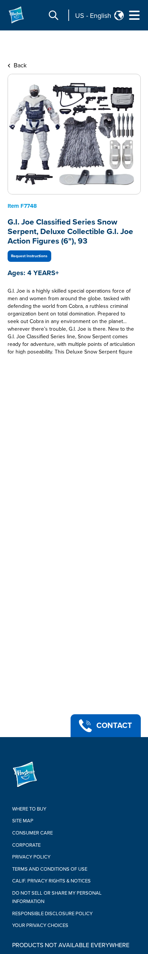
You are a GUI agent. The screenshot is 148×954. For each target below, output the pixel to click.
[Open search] (53, 15)
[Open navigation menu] (134, 15)
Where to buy (29, 809)
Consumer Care (32, 833)
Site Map (22, 821)
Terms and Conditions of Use (49, 869)
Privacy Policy (31, 857)
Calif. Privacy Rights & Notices (51, 881)
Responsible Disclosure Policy (52, 914)
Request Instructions (29, 256)
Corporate (26, 845)
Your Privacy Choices (40, 925)
